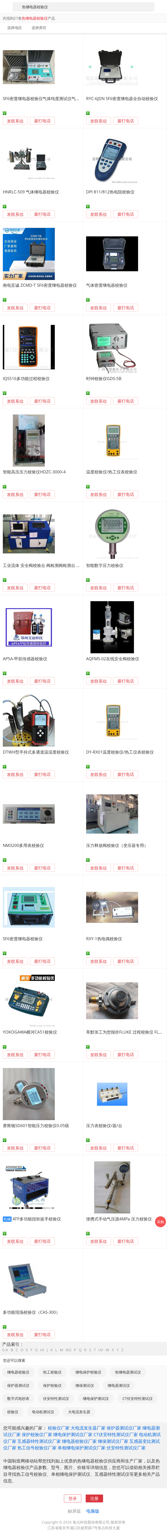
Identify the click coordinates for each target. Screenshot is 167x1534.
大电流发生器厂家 (88, 1428)
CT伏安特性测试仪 (137, 1398)
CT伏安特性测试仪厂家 (116, 1434)
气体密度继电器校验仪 (106, 285)
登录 (72, 1498)
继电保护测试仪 (96, 1398)
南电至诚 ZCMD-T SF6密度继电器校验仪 (40, 285)
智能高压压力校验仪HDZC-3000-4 (34, 471)
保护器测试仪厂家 (124, 1428)
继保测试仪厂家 (113, 1441)
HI (42, 1350)
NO (68, 1350)
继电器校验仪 (18, 1372)
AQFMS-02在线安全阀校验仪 (112, 658)
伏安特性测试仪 (56, 1398)
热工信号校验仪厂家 (37, 1448)
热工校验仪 (52, 1372)
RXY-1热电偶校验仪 (104, 938)
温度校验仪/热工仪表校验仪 (111, 471)
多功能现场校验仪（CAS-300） (31, 1312)
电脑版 (92, 1511)
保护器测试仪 (18, 1385)
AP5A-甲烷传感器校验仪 (25, 658)
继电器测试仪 (119, 1385)
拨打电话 (42, 121)
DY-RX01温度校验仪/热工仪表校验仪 (120, 752)
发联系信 (15, 121)
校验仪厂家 (59, 1428)
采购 (160, 1221)
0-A (5, 1350)
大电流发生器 (79, 1411)
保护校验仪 (52, 1385)
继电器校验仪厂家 (79, 1441)
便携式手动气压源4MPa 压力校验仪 (119, 1219)
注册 (94, 1498)
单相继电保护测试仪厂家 (81, 1448)
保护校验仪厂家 (37, 1434)
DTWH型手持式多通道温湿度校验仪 (36, 752)
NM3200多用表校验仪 (23, 845)
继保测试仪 (84, 1385)
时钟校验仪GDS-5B (103, 378)
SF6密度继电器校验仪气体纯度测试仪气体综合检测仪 (51, 98)
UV (100, 1350)
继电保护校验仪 (88, 1372)
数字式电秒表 (18, 1398)
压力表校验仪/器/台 (104, 1125)
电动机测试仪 (43, 1411)
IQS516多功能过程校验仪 (26, 378)
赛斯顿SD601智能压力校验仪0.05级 (36, 1125)
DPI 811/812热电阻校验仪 (110, 192)
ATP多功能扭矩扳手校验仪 (37, 1219)
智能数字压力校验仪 (104, 565)
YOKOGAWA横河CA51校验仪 (30, 1032)
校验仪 (12, 1411)
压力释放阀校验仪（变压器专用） (117, 845)
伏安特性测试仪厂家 (126, 1448)
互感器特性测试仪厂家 (39, 1441)
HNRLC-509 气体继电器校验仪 (31, 192)
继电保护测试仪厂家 (72, 1434)
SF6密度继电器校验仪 (23, 938)
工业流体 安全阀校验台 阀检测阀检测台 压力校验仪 (50, 565)
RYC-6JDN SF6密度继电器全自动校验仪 (122, 98)
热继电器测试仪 (128, 1372)
